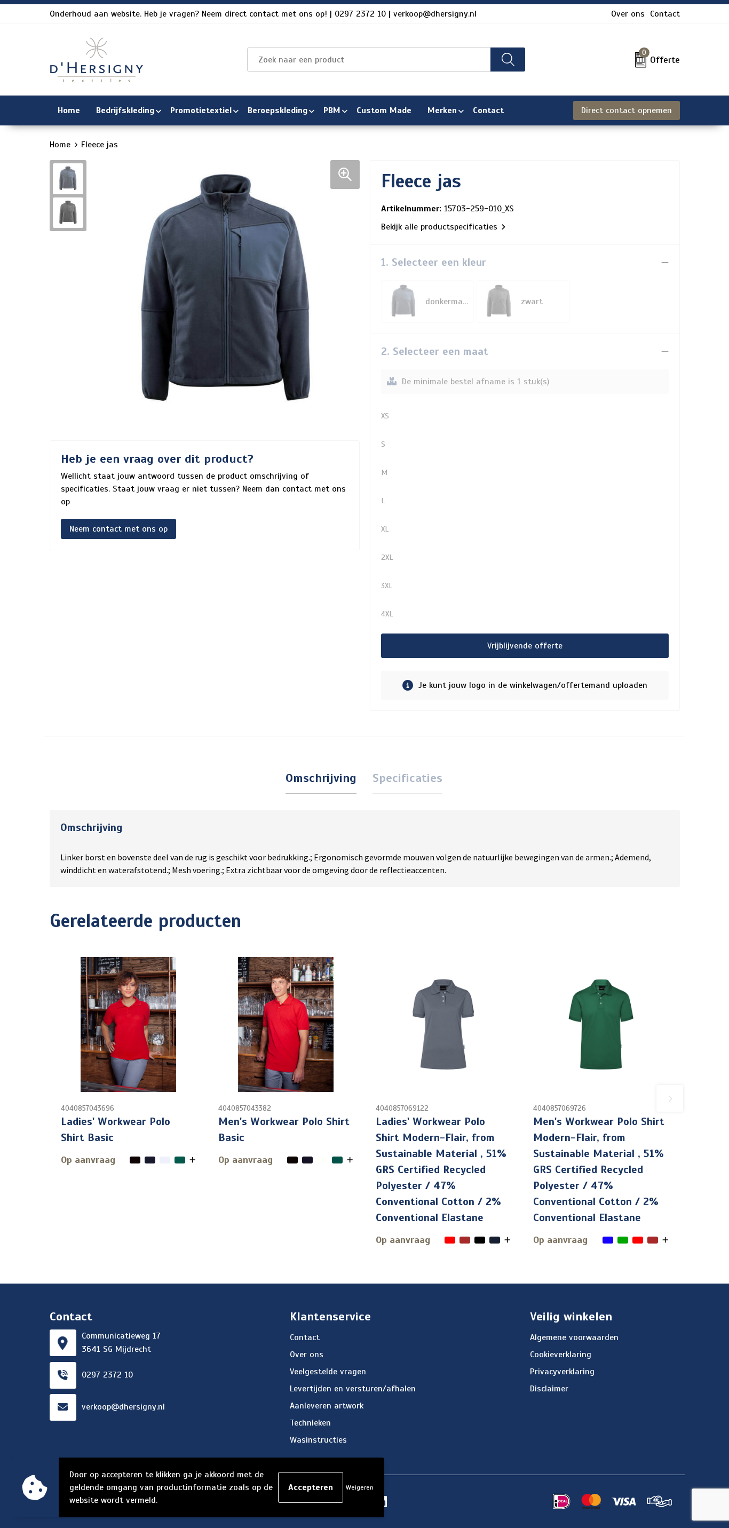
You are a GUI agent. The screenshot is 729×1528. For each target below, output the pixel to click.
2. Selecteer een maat (434, 351)
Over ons (628, 14)
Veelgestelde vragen (328, 1371)
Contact (665, 14)
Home (60, 144)
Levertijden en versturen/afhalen (353, 1388)
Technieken (310, 1423)
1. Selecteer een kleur (433, 262)
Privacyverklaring (562, 1371)
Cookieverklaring (560, 1354)
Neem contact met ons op (118, 529)
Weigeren (360, 1487)
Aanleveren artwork (326, 1405)
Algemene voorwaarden (574, 1337)
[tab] (321, 778)
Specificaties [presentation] (407, 778)
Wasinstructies (318, 1440)
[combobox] (369, 59)
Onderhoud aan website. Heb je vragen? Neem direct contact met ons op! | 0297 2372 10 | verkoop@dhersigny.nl (263, 14)
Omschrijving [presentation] (321, 778)
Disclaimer (549, 1388)
